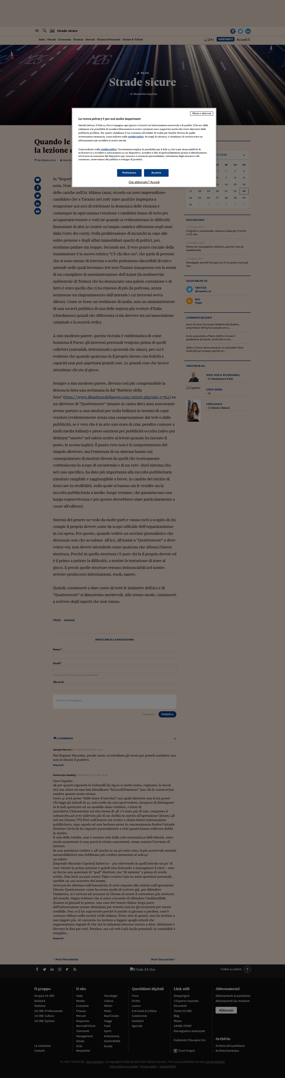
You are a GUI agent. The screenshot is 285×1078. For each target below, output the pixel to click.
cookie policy (136, 136)
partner (193, 149)
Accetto (156, 172)
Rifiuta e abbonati (201, 113)
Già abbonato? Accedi (144, 182)
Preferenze (129, 172)
